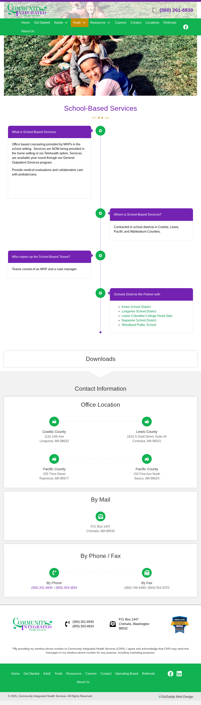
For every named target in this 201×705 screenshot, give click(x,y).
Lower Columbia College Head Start (147, 315)
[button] (66, 22)
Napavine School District (139, 320)
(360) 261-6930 (176, 10)
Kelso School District (136, 306)
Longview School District (139, 311)
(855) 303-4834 (66, 587)
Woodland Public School (139, 324)
